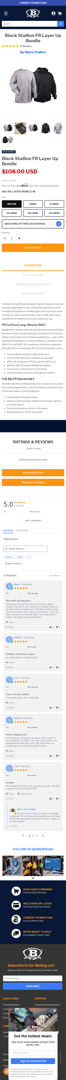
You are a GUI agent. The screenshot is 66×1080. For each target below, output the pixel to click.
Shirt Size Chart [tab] (33, 293)
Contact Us (8, 1013)
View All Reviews (33, 482)
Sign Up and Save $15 (33, 1061)
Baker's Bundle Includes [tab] (33, 284)
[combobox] (29, 24)
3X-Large (35, 213)
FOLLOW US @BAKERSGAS (33, 849)
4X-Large (56, 213)
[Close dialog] (54, 1010)
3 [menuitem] (36, 835)
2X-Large (13, 213)
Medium (14, 204)
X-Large (57, 204)
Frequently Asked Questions (47, 1004)
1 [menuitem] (29, 835)
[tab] (33, 520)
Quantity (6, 232)
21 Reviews (25, 46)
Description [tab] (33, 265)
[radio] (8, 557)
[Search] (60, 24)
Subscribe (32, 986)
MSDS (5, 1060)
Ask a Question (33, 472)
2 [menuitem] (33, 835)
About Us (7, 1054)
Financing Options (11, 1004)
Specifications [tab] (33, 275)
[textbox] (62, 577)
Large (36, 204)
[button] (60, 13)
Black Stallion (35, 52)
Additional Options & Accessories (25, 224)
